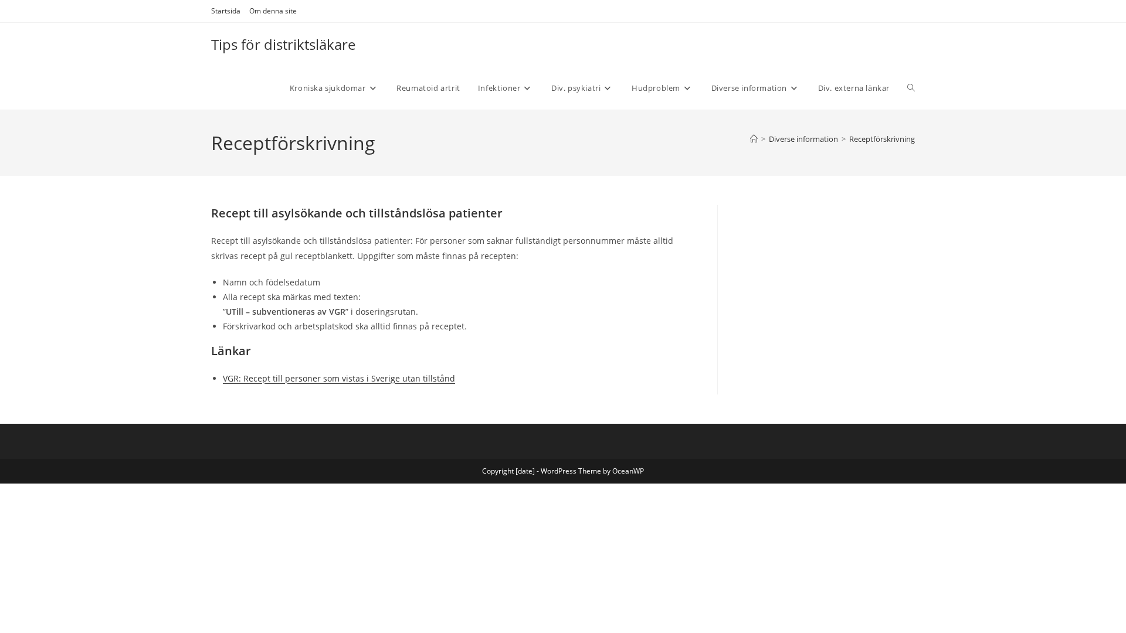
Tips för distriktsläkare (283, 44)
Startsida (225, 11)
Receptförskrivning (882, 139)
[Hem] (754, 139)
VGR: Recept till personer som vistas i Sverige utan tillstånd (339, 378)
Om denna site (273, 11)
